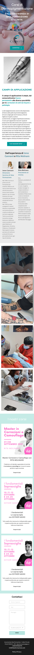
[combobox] (17, 627)
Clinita (20, 175)
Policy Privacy (17, 652)
